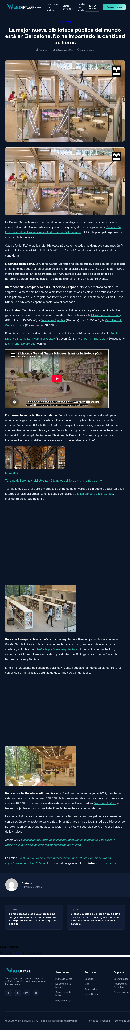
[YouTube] (36, 993)
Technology (65, 21)
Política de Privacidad (99, 1021)
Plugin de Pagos (64, 1000)
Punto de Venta (81, 7)
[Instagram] (17, 993)
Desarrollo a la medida (52, 7)
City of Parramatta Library (91, 338)
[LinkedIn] (26, 993)
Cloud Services (68, 7)
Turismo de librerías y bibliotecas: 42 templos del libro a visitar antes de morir (54, 480)
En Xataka (11, 472)
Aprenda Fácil (92, 989)
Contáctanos (114, 7)
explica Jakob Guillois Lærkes (94, 493)
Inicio (38, 7)
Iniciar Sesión (92, 7)
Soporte (89, 978)
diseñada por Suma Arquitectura (56, 649)
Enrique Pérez (112, 863)
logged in (18, 953)
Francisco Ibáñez (105, 803)
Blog (87, 984)
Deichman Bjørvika (53, 320)
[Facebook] (8, 993)
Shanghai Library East (22, 343)
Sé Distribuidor (121, 978)
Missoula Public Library (106, 315)
